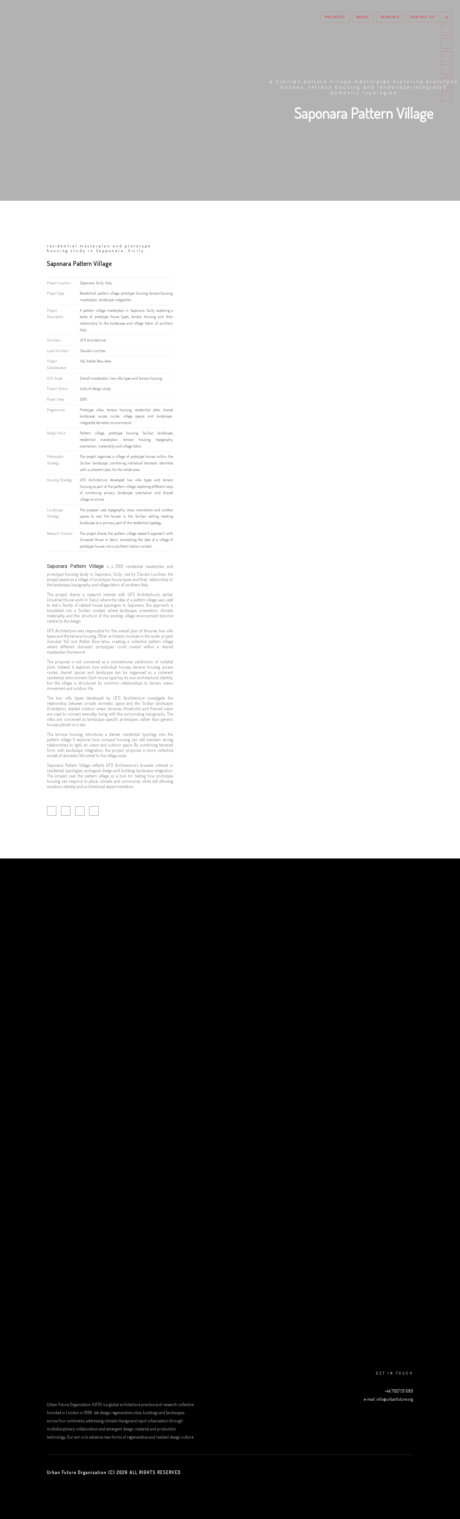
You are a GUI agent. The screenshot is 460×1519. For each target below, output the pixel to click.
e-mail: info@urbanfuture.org (388, 1399)
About (363, 17)
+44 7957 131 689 (399, 1391)
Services (389, 17)
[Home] (446, 17)
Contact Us (422, 17)
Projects (335, 17)
